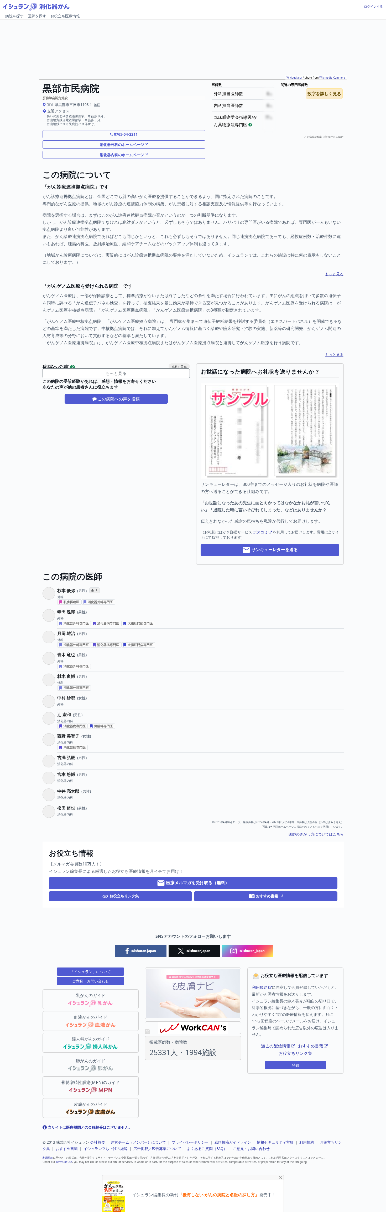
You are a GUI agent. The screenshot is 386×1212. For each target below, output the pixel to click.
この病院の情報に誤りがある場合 (323, 137)
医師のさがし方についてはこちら (316, 834)
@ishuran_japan (252, 951)
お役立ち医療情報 (65, 15)
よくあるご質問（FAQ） (207, 1148)
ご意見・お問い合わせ (90, 981)
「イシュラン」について (90, 971)
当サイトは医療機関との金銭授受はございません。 (89, 1127)
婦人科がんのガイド (90, 1039)
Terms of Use (64, 1162)
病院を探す (14, 15)
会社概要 (97, 1142)
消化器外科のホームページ (122, 144)
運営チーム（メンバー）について (138, 1142)
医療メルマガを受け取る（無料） (197, 882)
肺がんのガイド (90, 1061)
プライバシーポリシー (190, 1142)
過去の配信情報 (275, 1046)
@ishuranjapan (198, 951)
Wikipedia (292, 77)
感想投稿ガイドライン (232, 1142)
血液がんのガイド (90, 1017)
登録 (295, 1065)
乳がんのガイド (90, 995)
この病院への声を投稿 (118, 399)
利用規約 (260, 987)
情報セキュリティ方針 (275, 1142)
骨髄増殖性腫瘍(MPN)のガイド (90, 1082)
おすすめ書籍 (267, 895)
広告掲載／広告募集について (157, 1148)
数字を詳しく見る (324, 93)
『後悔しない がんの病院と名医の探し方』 (218, 1195)
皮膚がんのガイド (90, 1104)
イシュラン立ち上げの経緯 (106, 1148)
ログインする (373, 6)
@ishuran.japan (143, 951)
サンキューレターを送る (274, 549)
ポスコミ (260, 531)
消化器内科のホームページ (122, 154)
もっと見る (334, 273)
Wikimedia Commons (332, 77)
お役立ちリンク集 (123, 895)
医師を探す (37, 15)
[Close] (280, 1177)
